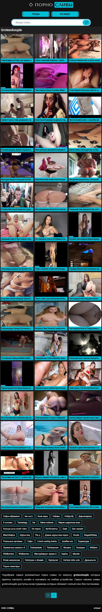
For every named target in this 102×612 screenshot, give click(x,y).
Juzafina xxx (67, 541)
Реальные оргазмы (13, 541)
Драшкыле (90, 560)
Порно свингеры (11, 566)
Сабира (56, 516)
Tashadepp (22, 522)
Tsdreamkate (36, 547)
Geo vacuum (77, 529)
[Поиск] (86, 22)
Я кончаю (7, 522)
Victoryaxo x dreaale (34, 560)
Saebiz (64, 554)
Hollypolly (69, 516)
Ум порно (36, 529)
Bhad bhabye (9, 535)
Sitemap (97, 608)
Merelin (76, 554)
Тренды (36, 14)
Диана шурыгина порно (56, 535)
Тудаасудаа (83, 541)
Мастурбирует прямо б (45, 554)
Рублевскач (53, 547)
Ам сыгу (29, 516)
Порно (53, 4)
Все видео (65, 14)
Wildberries (24, 554)
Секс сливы (7, 608)
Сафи (30, 541)
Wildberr (94, 547)
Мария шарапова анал (69, 522)
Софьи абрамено (11, 516)
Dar (33, 522)
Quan (65, 529)
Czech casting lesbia (47, 541)
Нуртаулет (53, 560)
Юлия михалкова (11, 560)
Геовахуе (80, 547)
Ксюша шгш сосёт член (15, 529)
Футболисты (52, 529)
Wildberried (8, 554)
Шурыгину (25, 535)
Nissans (67, 547)
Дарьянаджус (85, 516)
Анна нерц (43, 516)
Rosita (76, 535)
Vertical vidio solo (71, 560)
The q (37, 535)
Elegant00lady (90, 535)
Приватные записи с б (14, 547)
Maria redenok (47, 522)
